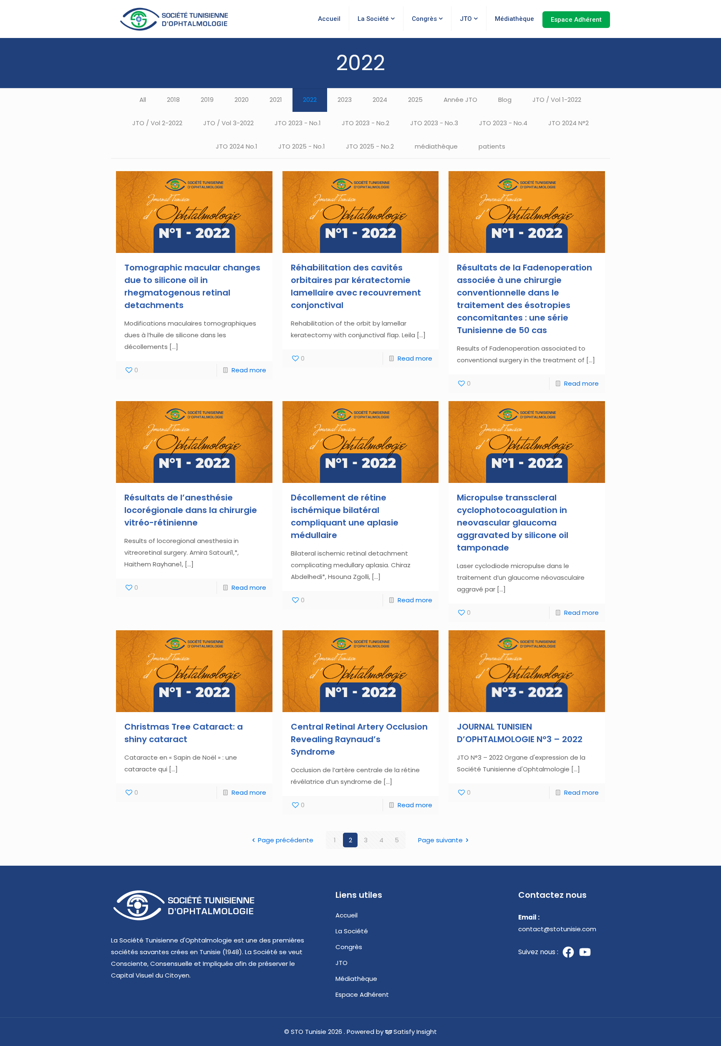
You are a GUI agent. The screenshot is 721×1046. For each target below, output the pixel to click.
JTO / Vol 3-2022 (228, 123)
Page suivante (440, 840)
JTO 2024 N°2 (568, 123)
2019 (207, 99)
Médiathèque (356, 978)
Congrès (348, 946)
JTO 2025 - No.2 (370, 146)
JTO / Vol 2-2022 (157, 123)
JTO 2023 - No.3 (434, 123)
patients (492, 146)
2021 (276, 99)
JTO (341, 962)
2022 (310, 99)
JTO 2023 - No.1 (298, 123)
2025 (415, 99)
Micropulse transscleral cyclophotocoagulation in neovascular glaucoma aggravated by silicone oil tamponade (512, 522)
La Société (351, 931)
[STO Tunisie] (174, 19)
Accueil (346, 915)
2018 (173, 99)
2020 (241, 99)
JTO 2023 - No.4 (503, 123)
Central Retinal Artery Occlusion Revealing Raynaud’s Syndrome (359, 739)
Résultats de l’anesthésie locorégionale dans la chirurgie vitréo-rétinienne (190, 510)
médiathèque (436, 146)
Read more (249, 370)
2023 (345, 99)
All (142, 99)
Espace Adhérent (362, 994)
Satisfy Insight (415, 1031)
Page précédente (285, 840)
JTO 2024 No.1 (236, 146)
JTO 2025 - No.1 (301, 146)
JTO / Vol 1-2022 (556, 99)
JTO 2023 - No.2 (365, 123)
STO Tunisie (308, 1031)
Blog (505, 99)
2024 (380, 99)
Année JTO (460, 99)
